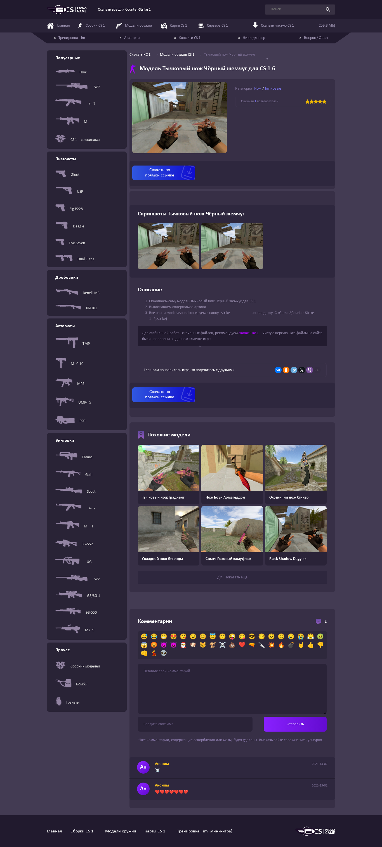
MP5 (80, 384)
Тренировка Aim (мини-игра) (204, 831)
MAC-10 (77, 364)
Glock (75, 175)
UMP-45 (84, 403)
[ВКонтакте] (278, 370)
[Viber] (309, 370)
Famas (87, 457)
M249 (89, 630)
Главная (54, 831)
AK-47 (90, 104)
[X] (301, 370)
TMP (86, 344)
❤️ (242, 645)
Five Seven (77, 243)
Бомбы (81, 684)
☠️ (222, 645)
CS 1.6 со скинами (85, 140)
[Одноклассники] (286, 370)
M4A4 (88, 122)
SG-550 (91, 613)
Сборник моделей (85, 666)
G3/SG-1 (93, 596)
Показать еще (236, 577)
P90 (82, 421)
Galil (88, 475)
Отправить (295, 724)
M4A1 (88, 526)
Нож (83, 72)
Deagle (78, 226)
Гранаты (72, 703)
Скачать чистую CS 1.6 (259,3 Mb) (298, 26)
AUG (88, 562)
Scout (91, 492)
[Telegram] (294, 370)
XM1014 (92, 308)
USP (80, 192)
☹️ (281, 637)
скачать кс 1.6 (250, 333)
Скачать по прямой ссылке (159, 173)
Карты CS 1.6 (157, 831)
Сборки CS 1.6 (83, 831)
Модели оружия (120, 831)
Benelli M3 (91, 293)
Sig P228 (76, 209)
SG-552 (87, 544)
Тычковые (273, 89)
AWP (96, 87)
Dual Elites (85, 259)
